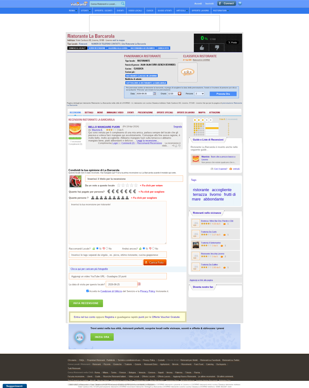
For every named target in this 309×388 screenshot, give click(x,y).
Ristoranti (83, 43)
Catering (210, 364)
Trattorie (128, 364)
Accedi (198, 3)
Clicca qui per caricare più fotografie (89, 269)
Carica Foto (163, 48)
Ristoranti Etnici (150, 364)
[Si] (94, 248)
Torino (113, 372)
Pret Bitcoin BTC (157, 380)
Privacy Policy (147, 291)
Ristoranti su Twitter (230, 360)
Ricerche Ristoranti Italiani (114, 376)
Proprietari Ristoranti (96, 360)
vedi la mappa (118, 40)
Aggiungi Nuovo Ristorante (184, 376)
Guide (98, 376)
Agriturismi (164, 364)
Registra (109, 317)
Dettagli (89, 112)
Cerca (122, 3)
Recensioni (75, 112)
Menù (100, 112)
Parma (197, 372)
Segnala (177, 126)
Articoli (181, 10)
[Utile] (176, 145)
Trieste (188, 372)
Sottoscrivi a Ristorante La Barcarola (146, 83)
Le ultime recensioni (206, 376)
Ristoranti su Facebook (210, 360)
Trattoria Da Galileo (209, 264)
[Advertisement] (159, 336)
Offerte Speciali (165, 112)
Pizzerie (107, 364)
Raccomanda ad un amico (143, 48)
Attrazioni (214, 112)
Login (115, 143)
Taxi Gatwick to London (78, 380)
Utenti (85, 10)
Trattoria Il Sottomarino (211, 243)
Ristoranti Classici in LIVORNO (141, 75)
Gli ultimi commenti (225, 376)
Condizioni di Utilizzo (111, 291)
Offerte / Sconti (103, 10)
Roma (72, 10)
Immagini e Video (115, 112)
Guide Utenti (165, 10)
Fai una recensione (76, 376)
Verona (169, 372)
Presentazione (145, 112)
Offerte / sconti (148, 376)
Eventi (120, 10)
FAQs (81, 360)
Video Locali (135, 10)
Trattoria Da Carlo (209, 232)
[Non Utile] (179, 145)
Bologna (132, 372)
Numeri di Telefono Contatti (105, 43)
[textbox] (107, 4)
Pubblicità (111, 360)
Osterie (138, 364)
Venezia (142, 372)
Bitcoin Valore (103, 380)
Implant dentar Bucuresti (206, 380)
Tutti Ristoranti (74, 368)
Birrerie (175, 364)
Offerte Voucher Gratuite (166, 317)
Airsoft (92, 380)
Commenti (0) (128, 143)
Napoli (160, 372)
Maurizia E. (97, 130)
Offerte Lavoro (200, 10)
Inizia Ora (102, 337)
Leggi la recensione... (148, 140)
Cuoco (150, 10)
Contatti (161, 360)
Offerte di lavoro (186, 112)
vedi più (236, 169)
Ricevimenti (186, 364)
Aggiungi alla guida (117, 48)
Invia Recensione (86, 303)
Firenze (122, 372)
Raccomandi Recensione (149, 143)
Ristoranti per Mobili (188, 360)
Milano (105, 372)
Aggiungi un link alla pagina (201, 280)
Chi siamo (72, 360)
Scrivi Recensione (97, 48)
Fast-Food (198, 364)
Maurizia (205, 157)
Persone (189, 94)
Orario (163, 94)
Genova (151, 372)
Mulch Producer (187, 380)
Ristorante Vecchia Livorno (212, 254)
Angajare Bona (172, 380)
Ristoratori (220, 10)
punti (141, 317)
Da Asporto (221, 364)
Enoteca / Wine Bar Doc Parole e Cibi (217, 221)
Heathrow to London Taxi (121, 380)
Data (133, 94)
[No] (103, 248)
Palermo (178, 372)
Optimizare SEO (141, 380)
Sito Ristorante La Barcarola (134, 43)
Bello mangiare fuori (104, 126)
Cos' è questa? (220, 169)
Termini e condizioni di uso (129, 360)
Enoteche (117, 364)
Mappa (201, 112)
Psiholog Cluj (224, 380)
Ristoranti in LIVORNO (201, 60)
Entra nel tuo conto (84, 317)
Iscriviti (209, 3)
